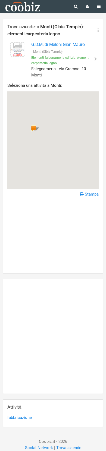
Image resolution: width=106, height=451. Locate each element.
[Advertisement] (53, 236)
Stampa (91, 194)
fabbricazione (19, 417)
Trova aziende (68, 447)
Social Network (39, 447)
